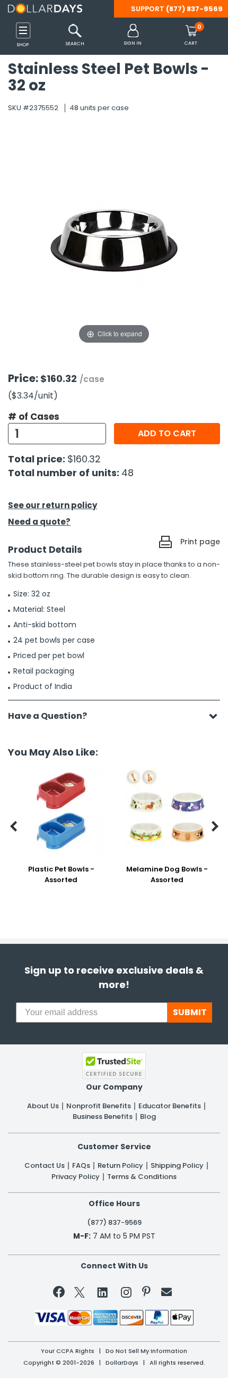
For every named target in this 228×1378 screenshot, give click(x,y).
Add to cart (167, 433)
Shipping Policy (177, 1166)
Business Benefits (103, 1117)
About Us (43, 1106)
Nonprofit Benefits (98, 1106)
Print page (200, 541)
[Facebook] (60, 1294)
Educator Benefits (169, 1106)
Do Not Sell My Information (146, 1351)
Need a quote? (39, 521)
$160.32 (84, 459)
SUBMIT (190, 1012)
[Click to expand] (114, 239)
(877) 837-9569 (194, 9)
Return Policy (120, 1166)
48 (127, 472)
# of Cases (33, 416)
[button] (133, 35)
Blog (148, 1117)
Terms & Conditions (142, 1177)
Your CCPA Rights (67, 1351)
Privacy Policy (75, 1177)
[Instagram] (126, 1294)
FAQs (81, 1166)
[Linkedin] (103, 1292)
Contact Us (44, 1166)
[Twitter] (80, 1294)
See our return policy (52, 505)
